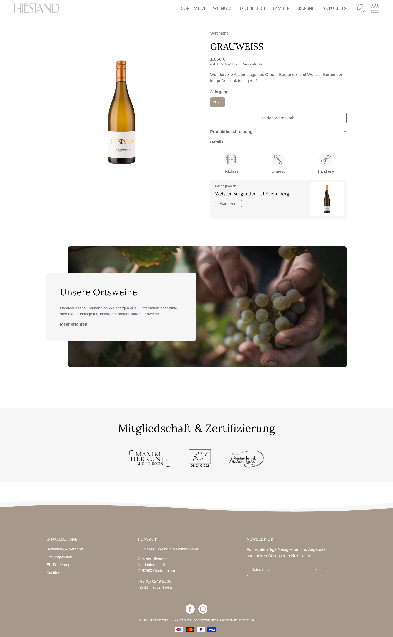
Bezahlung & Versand (64, 549)
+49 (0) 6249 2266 (154, 581)
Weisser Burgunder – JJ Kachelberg (252, 193)
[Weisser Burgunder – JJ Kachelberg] (327, 199)
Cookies (53, 573)
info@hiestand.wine (155, 587)
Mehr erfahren (73, 324)
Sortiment (219, 33)
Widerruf (186, 620)
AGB (174, 620)
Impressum (246, 620)
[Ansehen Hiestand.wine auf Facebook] (190, 609)
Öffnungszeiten (59, 557)
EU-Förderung (58, 565)
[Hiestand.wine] (36, 8)
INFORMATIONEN (63, 539)
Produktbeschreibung (231, 131)
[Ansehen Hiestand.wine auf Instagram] (202, 609)
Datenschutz (228, 620)
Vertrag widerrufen (206, 620)
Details (217, 142)
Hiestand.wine (159, 620)
